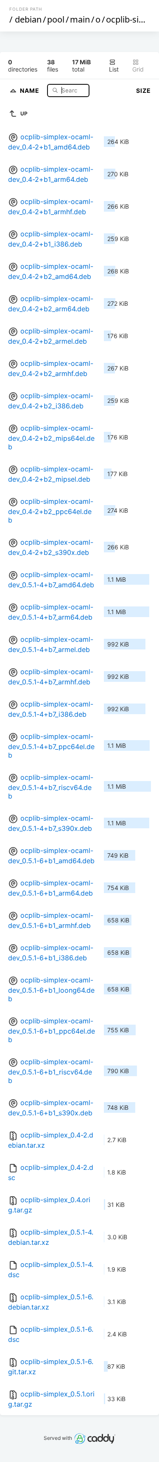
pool (55, 19)
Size (143, 90)
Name (30, 90)
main (80, 19)
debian (28, 19)
